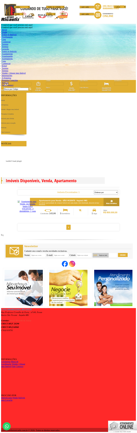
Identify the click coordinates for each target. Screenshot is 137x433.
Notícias (5, 83)
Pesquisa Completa (10, 80)
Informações (7, 75)
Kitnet (4, 66)
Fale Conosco (7, 85)
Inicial (4, 30)
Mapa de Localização (9, 362)
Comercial (6, 42)
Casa (4, 39)
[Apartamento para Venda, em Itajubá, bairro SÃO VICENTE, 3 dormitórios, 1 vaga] (28, 211)
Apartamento (7, 37)
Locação (5, 49)
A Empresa (6, 78)
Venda (4, 32)
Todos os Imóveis (9, 34)
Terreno (5, 44)
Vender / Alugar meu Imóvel (14, 73)
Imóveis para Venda (9, 398)
